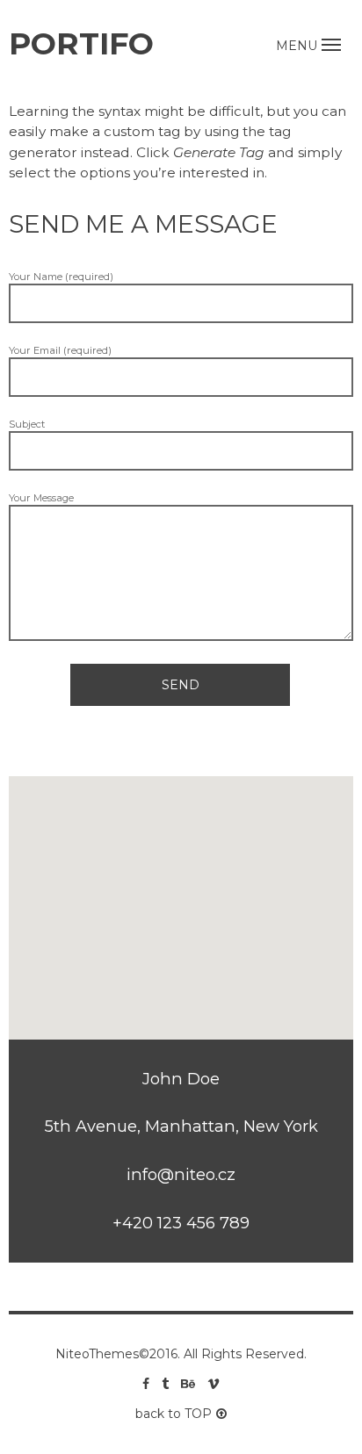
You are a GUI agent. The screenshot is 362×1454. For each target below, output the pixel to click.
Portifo (81, 43)
